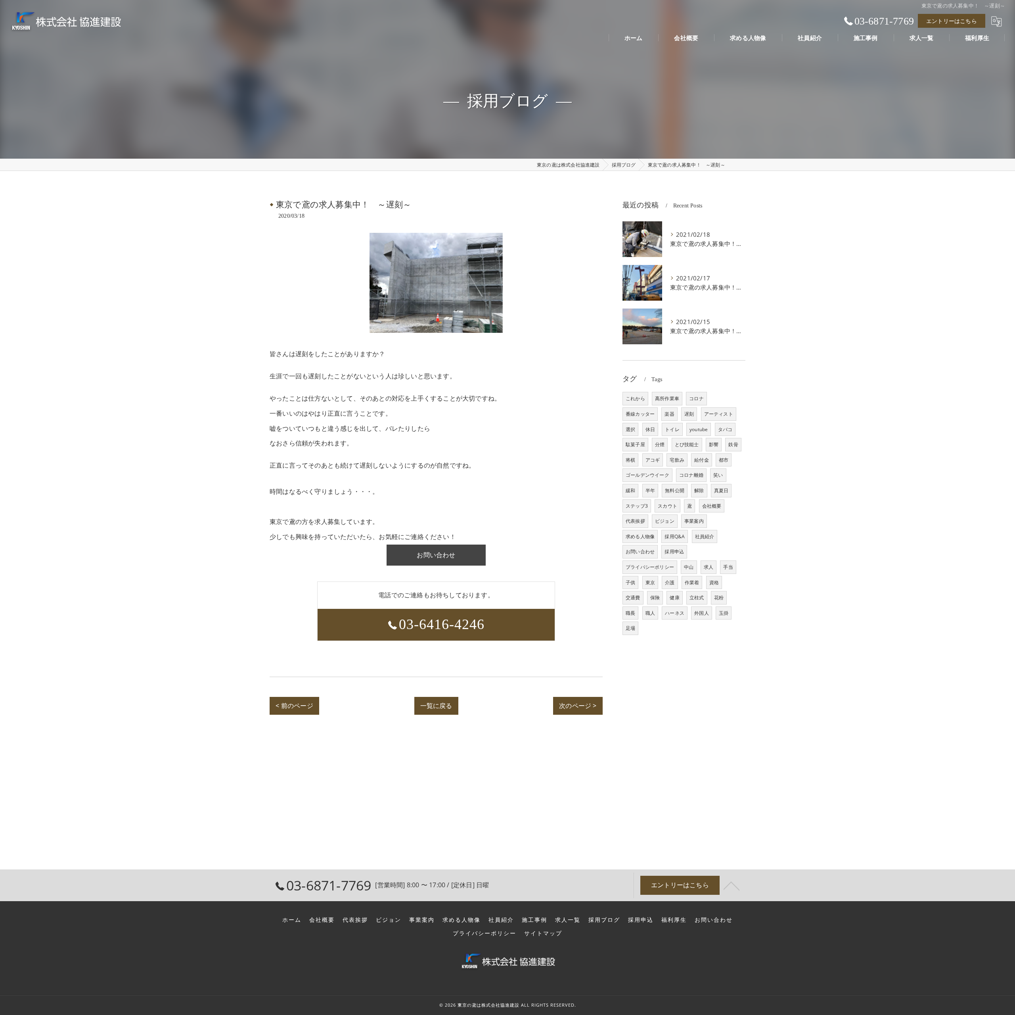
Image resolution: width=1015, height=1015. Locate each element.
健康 (674, 597)
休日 (650, 429)
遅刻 (689, 414)
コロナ (696, 398)
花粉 (719, 597)
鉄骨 (733, 444)
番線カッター (640, 414)
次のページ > (577, 705)
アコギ (652, 460)
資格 (714, 582)
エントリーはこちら (951, 21)
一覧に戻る (436, 705)
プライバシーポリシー (650, 567)
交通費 (633, 597)
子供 (630, 582)
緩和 (630, 490)
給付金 (701, 460)
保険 (655, 597)
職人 (650, 613)
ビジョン (664, 521)
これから (635, 398)
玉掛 (723, 613)
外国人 (701, 613)
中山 (688, 567)
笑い (718, 475)
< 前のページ (294, 705)
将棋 (630, 460)
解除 (699, 490)
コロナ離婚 (691, 475)
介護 (669, 582)
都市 (723, 460)
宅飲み (677, 460)
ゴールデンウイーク (647, 475)
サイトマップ (543, 933)
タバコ (725, 429)
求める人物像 (640, 536)
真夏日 (721, 490)
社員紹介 (704, 536)
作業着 (692, 582)
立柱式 (696, 597)
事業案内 (694, 521)
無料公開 (674, 490)
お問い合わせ (640, 551)
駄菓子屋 (635, 444)
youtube (698, 429)
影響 (713, 444)
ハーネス (674, 613)
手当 (728, 567)
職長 (630, 613)
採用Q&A (675, 536)
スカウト (667, 506)
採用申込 (674, 551)
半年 (650, 490)
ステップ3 (637, 506)
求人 (708, 567)
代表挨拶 (635, 521)
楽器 (669, 414)
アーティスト (718, 414)
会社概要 (712, 506)
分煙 (660, 444)
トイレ (672, 429)
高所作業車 (667, 398)
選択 (630, 429)
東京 (650, 582)
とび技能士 (687, 444)
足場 (630, 628)
